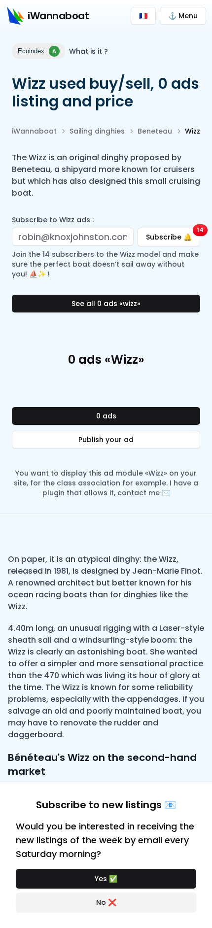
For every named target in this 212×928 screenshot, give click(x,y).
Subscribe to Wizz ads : (53, 220)
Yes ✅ (106, 879)
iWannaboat (34, 131)
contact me (138, 493)
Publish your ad (106, 440)
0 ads (106, 416)
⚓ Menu (183, 16)
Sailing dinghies (97, 131)
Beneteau (155, 131)
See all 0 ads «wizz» (106, 304)
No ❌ (106, 902)
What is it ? (88, 51)
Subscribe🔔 (173, 235)
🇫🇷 (143, 16)
